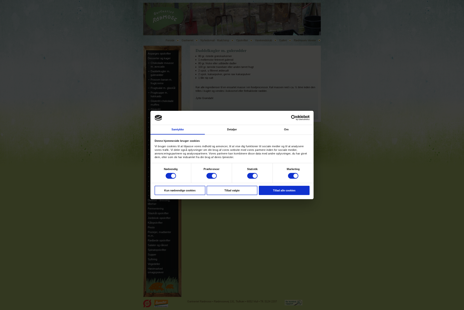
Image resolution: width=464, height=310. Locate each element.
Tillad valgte (232, 190)
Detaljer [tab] (232, 129)
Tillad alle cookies (284, 190)
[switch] (211, 176)
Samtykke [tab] (177, 129)
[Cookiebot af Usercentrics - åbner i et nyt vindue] (294, 117)
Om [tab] (286, 129)
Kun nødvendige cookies (180, 190)
